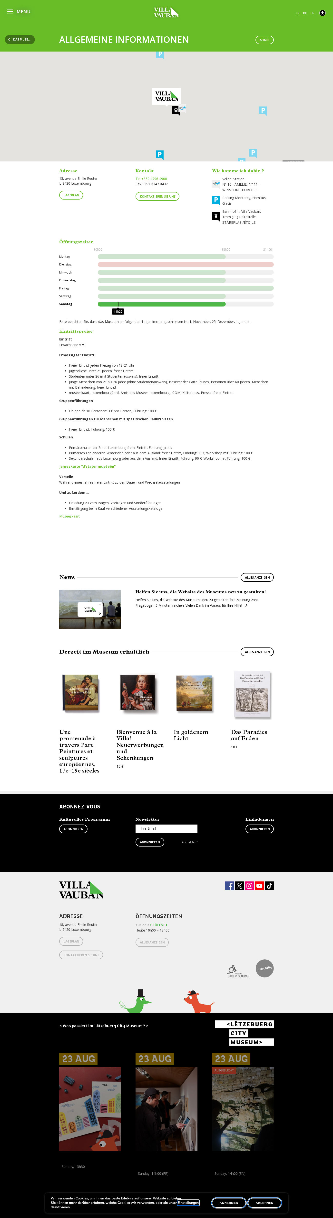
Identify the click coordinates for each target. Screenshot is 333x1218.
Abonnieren (74, 829)
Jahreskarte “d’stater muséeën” (87, 466)
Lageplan (71, 195)
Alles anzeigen (257, 577)
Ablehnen (265, 1203)
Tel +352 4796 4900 (151, 178)
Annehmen (229, 1203)
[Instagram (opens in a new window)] (249, 885)
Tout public (249, 1184)
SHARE (264, 40)
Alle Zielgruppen (149, 1184)
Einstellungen (188, 1203)
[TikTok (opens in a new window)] (269, 885)
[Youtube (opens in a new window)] (259, 885)
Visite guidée (237, 1178)
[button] (18, 10)
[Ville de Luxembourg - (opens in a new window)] (233, 968)
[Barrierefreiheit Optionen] (322, 13)
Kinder (65, 1177)
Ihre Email (148, 828)
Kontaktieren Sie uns (158, 196)
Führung (142, 1178)
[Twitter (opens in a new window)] (239, 885)
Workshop (67, 1172)
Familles (93, 1177)
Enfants (108, 1177)
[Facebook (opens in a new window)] (229, 885)
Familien (78, 1177)
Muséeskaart (69, 516)
